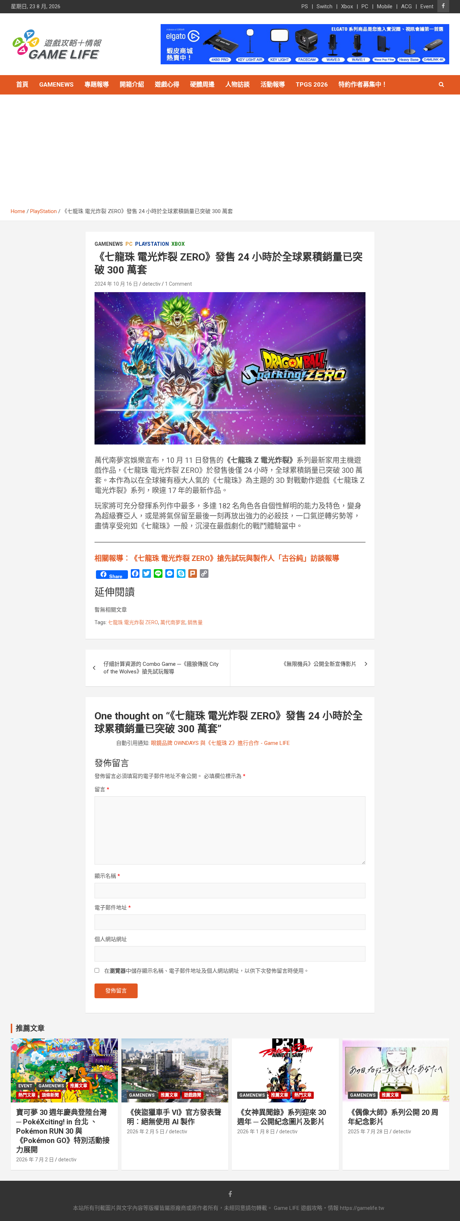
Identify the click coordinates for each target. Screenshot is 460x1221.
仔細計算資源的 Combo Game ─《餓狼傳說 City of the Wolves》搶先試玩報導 (161, 668)
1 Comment (178, 284)
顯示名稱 (107, 876)
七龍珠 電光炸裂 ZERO (133, 622)
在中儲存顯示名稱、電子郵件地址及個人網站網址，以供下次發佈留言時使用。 (206, 971)
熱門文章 (27, 1095)
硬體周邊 (202, 84)
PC (365, 6)
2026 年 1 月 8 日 (256, 1131)
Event (426, 6)
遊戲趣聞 (192, 1095)
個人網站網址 (111, 939)
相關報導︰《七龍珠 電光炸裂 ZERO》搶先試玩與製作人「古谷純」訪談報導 (217, 558)
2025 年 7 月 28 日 (368, 1131)
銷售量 (195, 622)
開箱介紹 (132, 84)
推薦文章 (78, 1085)
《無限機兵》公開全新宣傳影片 (318, 664)
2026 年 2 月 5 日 (146, 1131)
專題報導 (96, 84)
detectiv (151, 284)
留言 (102, 789)
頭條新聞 (50, 1095)
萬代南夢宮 (172, 622)
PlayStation (152, 244)
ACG (406, 6)
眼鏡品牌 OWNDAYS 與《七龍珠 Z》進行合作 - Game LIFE (220, 743)
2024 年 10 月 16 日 (116, 284)
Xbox (347, 6)
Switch (324, 6)
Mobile (384, 6)
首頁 (22, 84)
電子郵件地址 (113, 907)
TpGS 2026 (312, 84)
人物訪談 (237, 84)
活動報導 (273, 84)
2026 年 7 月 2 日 (35, 1159)
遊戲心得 (167, 84)
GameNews (56, 84)
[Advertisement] (230, 153)
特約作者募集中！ (363, 84)
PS (305, 6)
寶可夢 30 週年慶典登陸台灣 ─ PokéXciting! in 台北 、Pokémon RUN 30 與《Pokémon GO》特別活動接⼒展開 (63, 1131)
